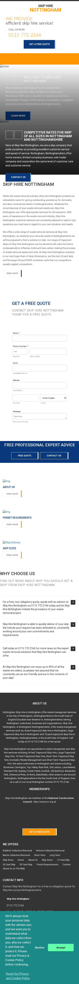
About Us (33, 860)
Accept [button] (60, 947)
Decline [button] (39, 947)
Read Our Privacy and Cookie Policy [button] (18, 976)
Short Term (39, 855)
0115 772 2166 (24, 35)
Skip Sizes (8, 860)
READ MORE (12, 273)
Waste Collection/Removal (16, 855)
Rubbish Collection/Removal (17, 850)
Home (21, 860)
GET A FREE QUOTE (39, 44)
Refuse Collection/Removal (50, 850)
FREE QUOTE (24, 455)
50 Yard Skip (26, 864)
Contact (67, 864)
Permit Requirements (47, 864)
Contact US (54, 455)
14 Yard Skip (63, 860)
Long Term (55, 855)
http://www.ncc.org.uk (45, 802)
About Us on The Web (14, 868)
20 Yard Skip (9, 864)
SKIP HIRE (45, 8)
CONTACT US (18, 177)
